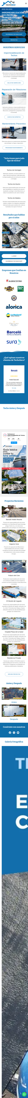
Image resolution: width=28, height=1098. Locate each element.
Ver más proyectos (14, 674)
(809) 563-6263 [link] (7, 9)
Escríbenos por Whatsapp (14, 34)
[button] (26, 3)
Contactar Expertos (14, 117)
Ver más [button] (14, 388)
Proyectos (14, 40)
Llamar (14, 256)
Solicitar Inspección (14, 82)
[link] (8, 3)
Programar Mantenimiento (14, 147)
